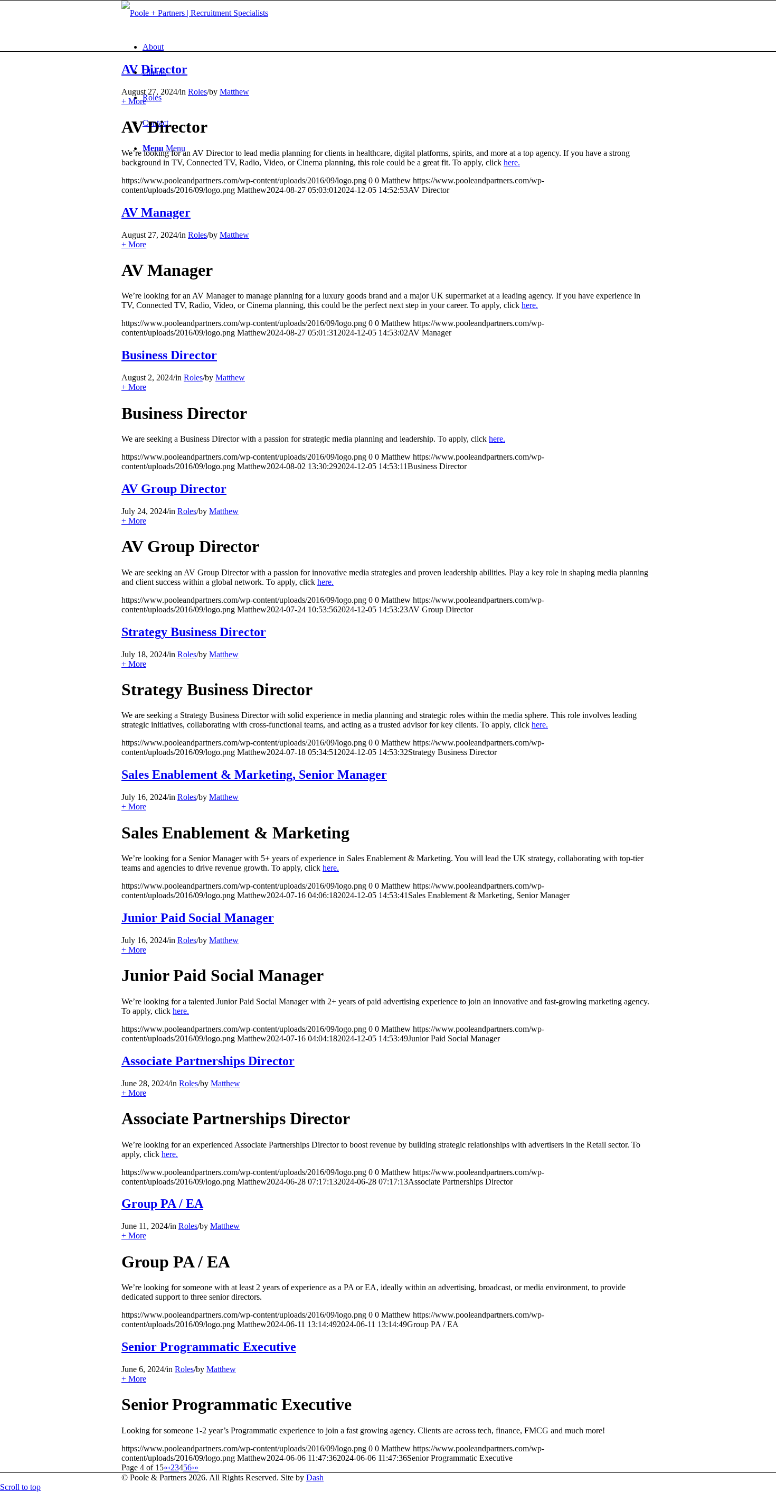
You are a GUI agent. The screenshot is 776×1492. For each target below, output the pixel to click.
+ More (133, 101)
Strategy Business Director (193, 632)
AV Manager (156, 212)
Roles (197, 91)
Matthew (234, 91)
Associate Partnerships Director (208, 1061)
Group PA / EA (162, 1203)
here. (512, 162)
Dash (315, 1477)
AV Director (154, 69)
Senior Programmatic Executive (208, 1347)
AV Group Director (173, 489)
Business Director (169, 355)
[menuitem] (399, 47)
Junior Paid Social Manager (197, 918)
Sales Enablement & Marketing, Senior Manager (254, 774)
